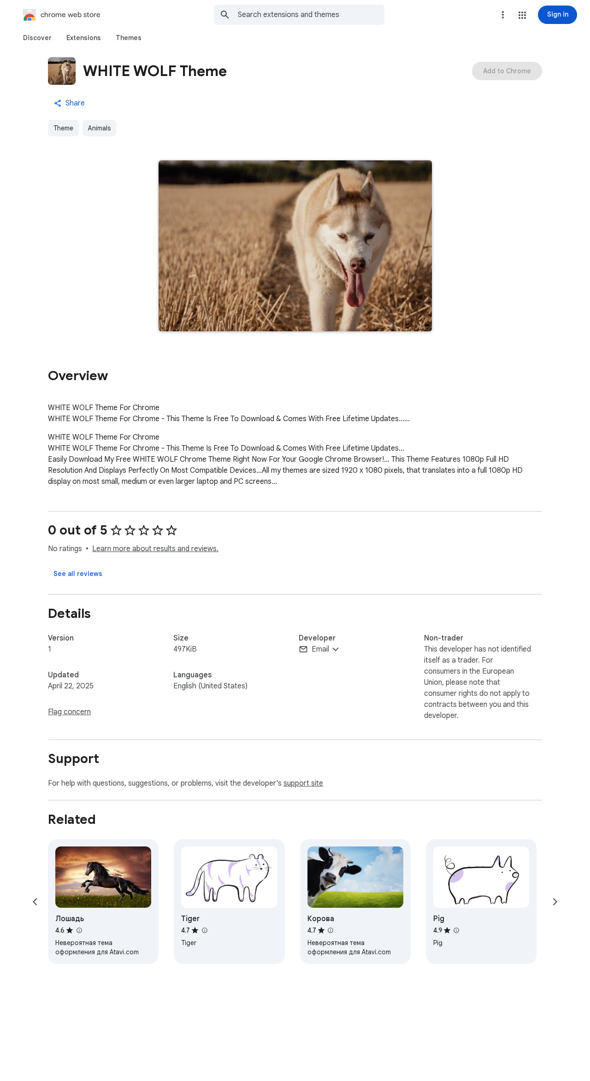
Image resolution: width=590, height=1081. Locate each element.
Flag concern (69, 712)
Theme (63, 128)
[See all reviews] (78, 574)
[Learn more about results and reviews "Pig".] (456, 930)
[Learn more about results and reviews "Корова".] (330, 930)
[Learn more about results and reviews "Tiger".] (204, 930)
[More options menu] (503, 15)
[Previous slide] (35, 902)
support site (303, 783)
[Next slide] (555, 902)
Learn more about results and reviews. (155, 548)
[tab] (37, 37)
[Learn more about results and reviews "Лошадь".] (79, 930)
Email (320, 649)
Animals (99, 128)
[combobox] (311, 14)
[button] (522, 15)
